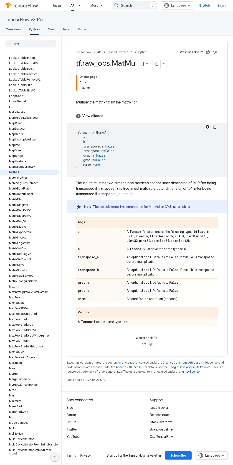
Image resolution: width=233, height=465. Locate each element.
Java (65, 29)
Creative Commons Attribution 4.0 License (190, 362)
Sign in (222, 5)
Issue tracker (159, 407)
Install (57, 5)
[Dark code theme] (207, 126)
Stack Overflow (161, 422)
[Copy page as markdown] (156, 64)
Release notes (160, 415)
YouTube (73, 436)
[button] (147, 116)
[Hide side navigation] (54, 456)
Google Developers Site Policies (189, 367)
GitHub (204, 5)
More (94, 5)
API (72, 5)
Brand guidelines (162, 429)
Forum (71, 415)
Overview (13, 29)
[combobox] (134, 5)
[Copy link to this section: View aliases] (107, 116)
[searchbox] (30, 43)
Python (34, 29)
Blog (70, 407)
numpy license (190, 371)
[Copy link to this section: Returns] (94, 312)
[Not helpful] (214, 52)
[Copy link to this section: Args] (89, 222)
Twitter (72, 429)
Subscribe (178, 455)
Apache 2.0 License (129, 367)
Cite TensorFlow (161, 436)
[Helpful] (208, 52)
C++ (51, 29)
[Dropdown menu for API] (80, 5)
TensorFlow (83, 52)
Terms (71, 455)
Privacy (85, 455)
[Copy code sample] (214, 126)
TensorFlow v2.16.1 (24, 19)
